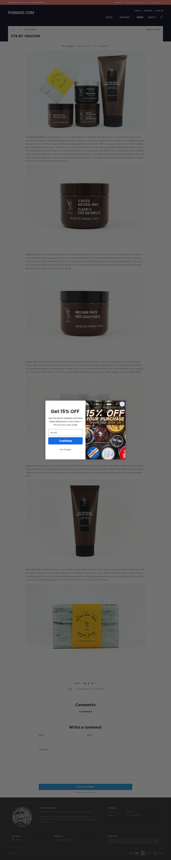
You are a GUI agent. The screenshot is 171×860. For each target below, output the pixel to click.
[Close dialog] (122, 404)
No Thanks (65, 449)
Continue (65, 441)
